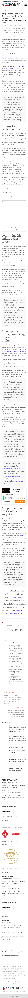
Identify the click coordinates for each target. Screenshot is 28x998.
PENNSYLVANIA (9, 780)
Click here (16, 597)
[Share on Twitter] (12, 630)
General (5, 10)
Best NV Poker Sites (8, 902)
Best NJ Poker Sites (8, 806)
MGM (22, 622)
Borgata (8, 622)
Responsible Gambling (14, 982)
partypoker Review (8, 494)
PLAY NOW (4, 820)
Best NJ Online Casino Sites (11, 827)
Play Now (20, 501)
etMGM (21, 66)
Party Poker (18, 625)
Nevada (5, 920)
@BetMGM (18, 468)
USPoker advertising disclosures (9, 955)
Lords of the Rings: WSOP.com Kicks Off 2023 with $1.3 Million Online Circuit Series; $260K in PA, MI (12, 937)
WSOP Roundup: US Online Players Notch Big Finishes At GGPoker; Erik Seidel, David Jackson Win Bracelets (13, 700)
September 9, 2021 (16, 26)
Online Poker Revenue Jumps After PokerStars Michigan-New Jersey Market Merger (12, 797)
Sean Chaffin (5, 26)
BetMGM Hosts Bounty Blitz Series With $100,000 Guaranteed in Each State (17, 770)
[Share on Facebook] (7, 630)
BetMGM (19, 610)
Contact (14, 983)
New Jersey (9, 625)
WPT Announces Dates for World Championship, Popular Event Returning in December (17, 738)
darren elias (15, 622)
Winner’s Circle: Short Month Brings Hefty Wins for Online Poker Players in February (17, 759)
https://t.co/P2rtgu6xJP (12, 476)
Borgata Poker (8, 68)
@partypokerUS (9, 468)
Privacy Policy (14, 996)
